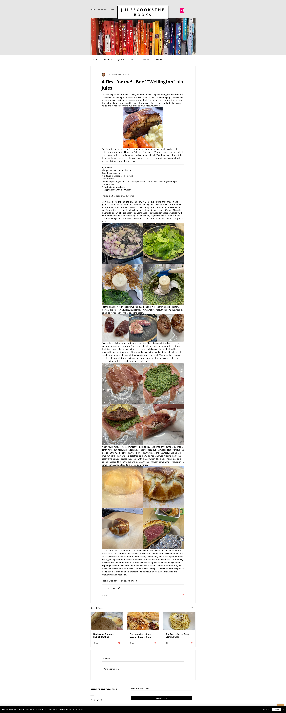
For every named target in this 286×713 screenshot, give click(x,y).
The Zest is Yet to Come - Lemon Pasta (178, 635)
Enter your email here (139, 689)
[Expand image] (122, 243)
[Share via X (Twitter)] (108, 588)
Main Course (133, 59)
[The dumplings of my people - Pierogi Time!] (143, 621)
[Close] (283, 709)
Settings (266, 709)
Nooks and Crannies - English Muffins (104, 635)
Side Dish (146, 59)
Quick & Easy (107, 59)
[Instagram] (182, 10)
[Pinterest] (94, 700)
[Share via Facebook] (103, 588)
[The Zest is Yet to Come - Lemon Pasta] (179, 621)
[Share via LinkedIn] (114, 588)
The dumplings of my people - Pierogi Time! (140, 635)
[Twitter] (98, 700)
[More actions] (183, 74)
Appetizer (158, 59)
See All (193, 608)
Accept (276, 709)
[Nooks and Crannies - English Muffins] (107, 621)
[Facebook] (91, 700)
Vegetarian (120, 59)
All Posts (93, 59)
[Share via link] (119, 588)
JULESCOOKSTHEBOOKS (143, 12)
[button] (193, 59)
